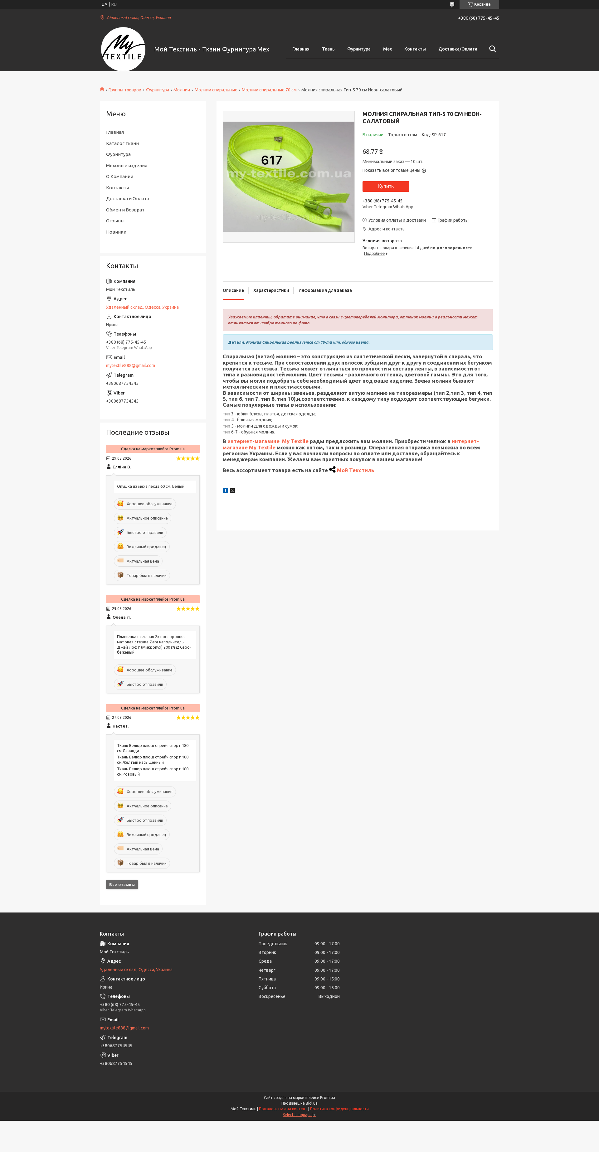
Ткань (328, 48)
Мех (387, 48)
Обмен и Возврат (125, 209)
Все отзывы (122, 884)
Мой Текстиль (355, 470)
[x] (232, 491)
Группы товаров (125, 89)
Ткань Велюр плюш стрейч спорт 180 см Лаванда (152, 748)
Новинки (116, 232)
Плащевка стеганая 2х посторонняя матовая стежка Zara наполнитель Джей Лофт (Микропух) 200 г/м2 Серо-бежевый (154, 644)
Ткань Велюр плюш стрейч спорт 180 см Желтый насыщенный (152, 759)
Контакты (415, 48)
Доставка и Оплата (127, 198)
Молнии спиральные (216, 89)
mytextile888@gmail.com (130, 365)
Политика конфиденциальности (339, 1109)
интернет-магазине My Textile (268, 441)
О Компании (119, 176)
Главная (300, 48)
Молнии (181, 89)
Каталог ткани (122, 143)
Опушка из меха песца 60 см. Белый (150, 486)
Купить (386, 186)
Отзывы (115, 220)
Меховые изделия (126, 165)
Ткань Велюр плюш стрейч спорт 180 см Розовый (152, 771)
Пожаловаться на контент (283, 1109)
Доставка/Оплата (457, 48)
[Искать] (491, 49)
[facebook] (225, 491)
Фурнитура (359, 48)
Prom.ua (327, 1098)
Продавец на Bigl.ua (299, 1103)
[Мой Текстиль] (123, 49)
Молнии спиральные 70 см (269, 89)
